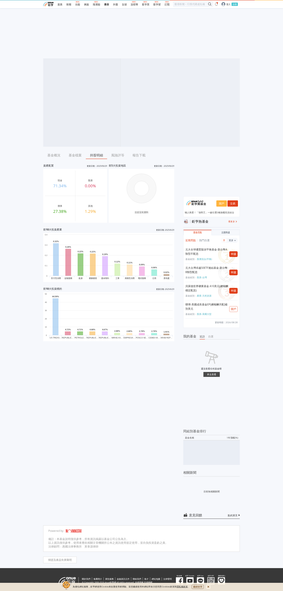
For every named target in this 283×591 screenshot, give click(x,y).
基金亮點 (197, 232)
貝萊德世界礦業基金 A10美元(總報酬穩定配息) (206, 288)
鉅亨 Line (200, 580)
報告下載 (139, 155)
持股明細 (96, 155)
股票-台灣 (202, 277)
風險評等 (117, 155)
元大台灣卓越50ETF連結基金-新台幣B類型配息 (206, 270)
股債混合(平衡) (204, 259)
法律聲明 (167, 578)
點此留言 (233, 515)
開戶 (221, 203)
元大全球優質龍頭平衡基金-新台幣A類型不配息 (206, 252)
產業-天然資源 (204, 295)
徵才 (146, 578)
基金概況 (53, 155)
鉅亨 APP (211, 580)
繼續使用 (197, 586)
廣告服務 (109, 578)
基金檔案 (75, 155)
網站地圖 (156, 578)
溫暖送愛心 (221, 580)
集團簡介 (98, 578)
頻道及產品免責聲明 (60, 560)
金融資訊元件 (123, 578)
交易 (232, 203)
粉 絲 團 (179, 580)
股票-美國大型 (204, 314)
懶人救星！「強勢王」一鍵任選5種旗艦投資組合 (209, 212)
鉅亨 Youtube (190, 580)
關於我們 (86, 578)
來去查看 (211, 374)
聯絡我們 (137, 578)
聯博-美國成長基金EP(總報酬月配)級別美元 (206, 306)
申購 (233, 254)
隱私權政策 (182, 586)
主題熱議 (225, 232)
